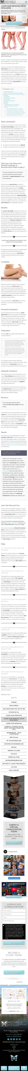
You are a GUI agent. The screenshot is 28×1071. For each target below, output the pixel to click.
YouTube (20, 1039)
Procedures (7, 27)
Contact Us (14, 972)
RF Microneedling (14, 740)
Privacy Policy (11, 935)
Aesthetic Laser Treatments (14, 763)
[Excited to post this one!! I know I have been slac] (20, 858)
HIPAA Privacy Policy (14, 1044)
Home (2, 27)
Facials (14, 753)
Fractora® (13, 705)
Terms (21, 946)
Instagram (17, 1039)
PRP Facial (14, 737)
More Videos (14, 896)
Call (14, 1069)
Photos (4, 1069)
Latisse (14, 767)
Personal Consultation (9, 98)
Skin (12, 27)
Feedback (14, 1047)
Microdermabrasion (14, 760)
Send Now (14, 943)
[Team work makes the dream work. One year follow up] (20, 872)
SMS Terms (17, 935)
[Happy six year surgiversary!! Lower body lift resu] (14, 872)
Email (24, 1069)
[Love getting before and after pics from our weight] (14, 858)
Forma (14, 702)
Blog (14, 1048)
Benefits (5, 95)
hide (11, 89)
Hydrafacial (14, 712)
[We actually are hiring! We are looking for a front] (7, 858)
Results (5, 103)
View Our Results (14, 23)
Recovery (6, 102)
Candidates (6, 97)
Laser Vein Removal (14, 723)
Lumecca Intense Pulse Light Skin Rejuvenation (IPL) (14, 728)
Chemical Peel (14, 757)
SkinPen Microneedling (14, 744)
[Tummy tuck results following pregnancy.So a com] (14, 865)
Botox (14, 747)
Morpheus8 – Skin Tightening (14, 733)
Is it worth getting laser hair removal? (13, 108)
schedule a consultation (12, 523)
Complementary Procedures (11, 104)
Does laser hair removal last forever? (13, 115)
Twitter (11, 1039)
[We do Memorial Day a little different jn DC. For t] (7, 865)
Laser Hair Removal (14, 715)
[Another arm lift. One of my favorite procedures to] (7, 872)
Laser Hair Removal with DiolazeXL (14, 719)
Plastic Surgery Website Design (13, 1030)
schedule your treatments (12, 444)
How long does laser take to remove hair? (14, 113)
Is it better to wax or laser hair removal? (14, 111)
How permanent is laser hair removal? (13, 109)
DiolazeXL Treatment (9, 100)
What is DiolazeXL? (8, 91)
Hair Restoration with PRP (14, 709)
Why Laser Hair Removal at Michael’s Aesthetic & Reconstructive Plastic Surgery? (14, 93)
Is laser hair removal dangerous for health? (14, 112)
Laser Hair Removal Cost (10, 106)
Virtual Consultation (14, 842)
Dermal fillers (14, 750)
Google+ (14, 1039)
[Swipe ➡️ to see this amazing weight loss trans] (20, 865)
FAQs (5, 107)
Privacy (17, 946)
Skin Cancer (14, 770)
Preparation (6, 99)
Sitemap (14, 1046)
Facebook (8, 1039)
